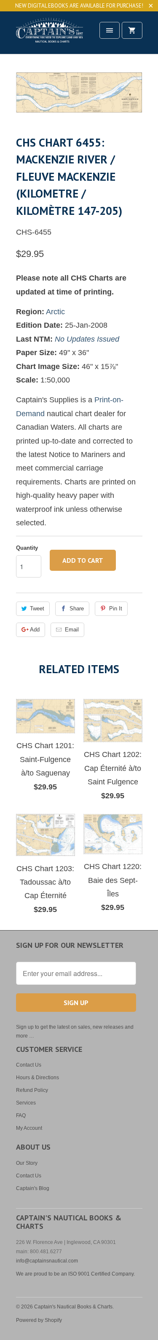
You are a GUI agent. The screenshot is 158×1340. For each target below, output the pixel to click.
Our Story (26, 1163)
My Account (29, 1128)
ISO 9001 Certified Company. (101, 1274)
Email (72, 629)
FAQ (21, 1115)
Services (26, 1103)
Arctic (55, 312)
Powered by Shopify (39, 1320)
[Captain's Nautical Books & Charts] (49, 35)
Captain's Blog (32, 1188)
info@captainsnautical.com (47, 1261)
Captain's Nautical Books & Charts (73, 1307)
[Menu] (109, 30)
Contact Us (28, 1065)
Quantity (27, 548)
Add (35, 629)
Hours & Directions (37, 1078)
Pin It (115, 608)
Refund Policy (32, 1090)
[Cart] (132, 30)
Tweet (37, 608)
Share (77, 608)
